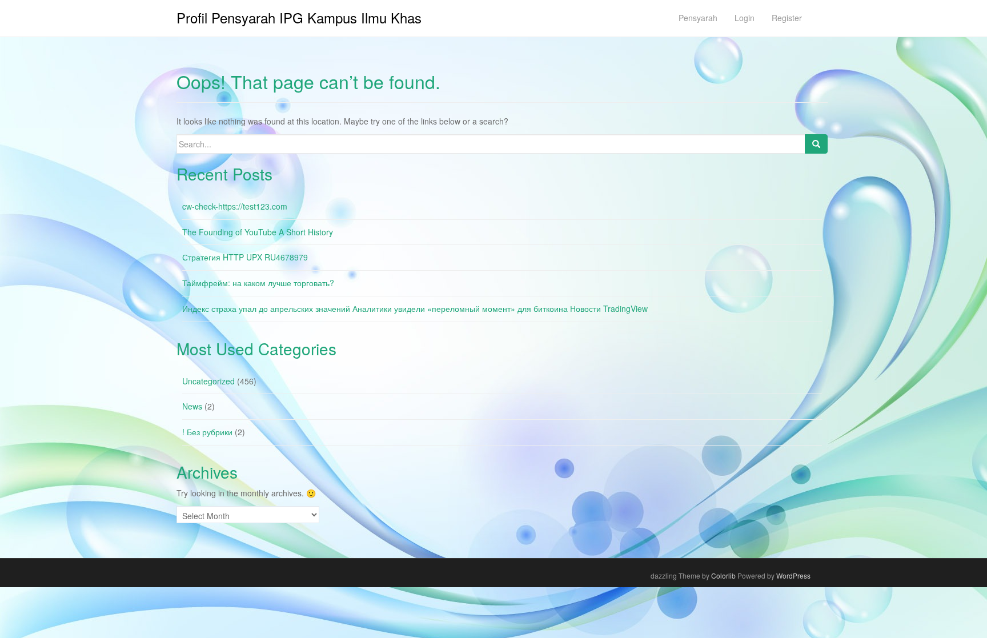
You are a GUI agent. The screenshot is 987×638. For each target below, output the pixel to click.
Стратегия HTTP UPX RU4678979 (245, 257)
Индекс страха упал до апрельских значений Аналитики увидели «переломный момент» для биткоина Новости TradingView (415, 308)
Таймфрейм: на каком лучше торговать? (258, 282)
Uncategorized (208, 381)
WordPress (793, 575)
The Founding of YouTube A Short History (257, 232)
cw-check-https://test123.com (234, 206)
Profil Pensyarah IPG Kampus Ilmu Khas (299, 17)
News (192, 406)
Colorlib (723, 575)
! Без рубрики (207, 432)
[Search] (816, 144)
